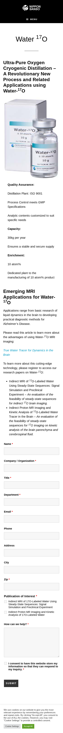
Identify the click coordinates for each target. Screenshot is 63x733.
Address (9, 545)
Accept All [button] (28, 726)
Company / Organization (20, 460)
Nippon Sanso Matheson (31, 7)
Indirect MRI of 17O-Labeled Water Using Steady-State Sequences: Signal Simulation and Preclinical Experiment (32, 604)
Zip (7, 579)
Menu (33, 19)
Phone (8, 528)
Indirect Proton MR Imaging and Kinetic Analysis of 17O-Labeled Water (31, 613)
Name (8, 443)
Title (7, 477)
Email (8, 511)
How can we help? (16, 624)
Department (12, 494)
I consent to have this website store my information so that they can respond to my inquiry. (33, 666)
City (6, 562)
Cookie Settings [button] (12, 726)
